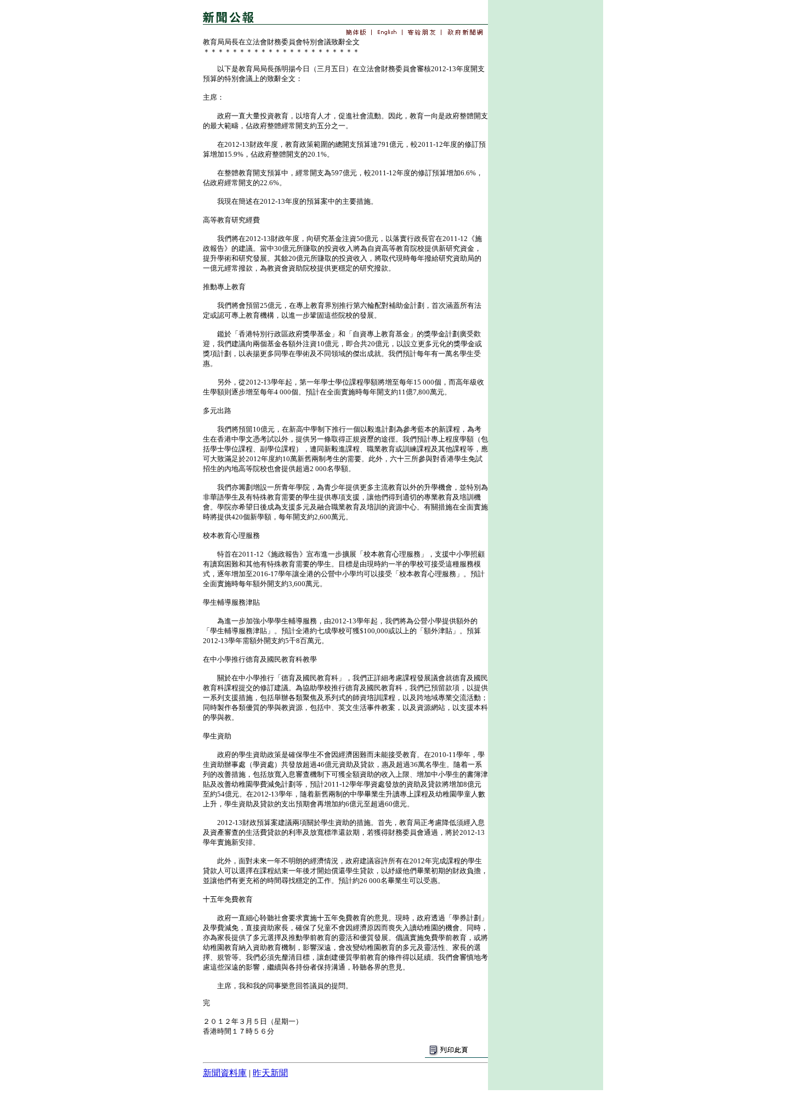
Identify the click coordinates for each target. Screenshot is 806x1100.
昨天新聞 (270, 1073)
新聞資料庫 (225, 1073)
